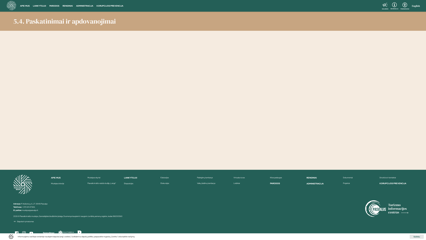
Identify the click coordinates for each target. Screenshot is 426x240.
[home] (11, 6)
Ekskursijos (165, 183)
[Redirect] (389, 208)
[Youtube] (31, 233)
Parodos (275, 183)
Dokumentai (348, 177)
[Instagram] (24, 233)
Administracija (315, 183)
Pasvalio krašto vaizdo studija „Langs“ (102, 183)
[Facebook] (16, 233)
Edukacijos (165, 177)
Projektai (346, 183)
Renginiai (312, 177)
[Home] (22, 193)
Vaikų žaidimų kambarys (206, 183)
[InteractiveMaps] (78, 233)
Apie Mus (56, 177)
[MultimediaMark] (64, 233)
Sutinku (417, 237)
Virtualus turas (239, 177)
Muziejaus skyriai (94, 177)
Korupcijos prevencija (393, 183)
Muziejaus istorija (57, 183)
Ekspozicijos (128, 183)
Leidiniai (237, 183)
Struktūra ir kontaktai (388, 177)
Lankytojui (130, 177)
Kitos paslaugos (276, 177)
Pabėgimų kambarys (205, 177)
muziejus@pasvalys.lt (30, 210)
